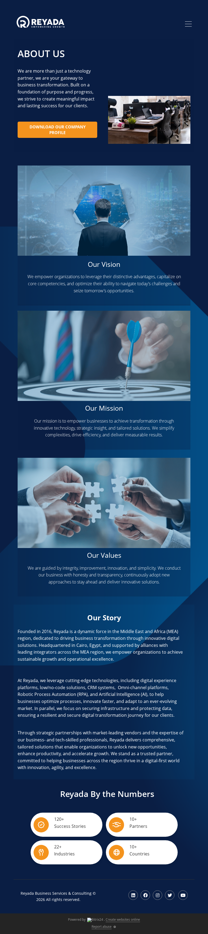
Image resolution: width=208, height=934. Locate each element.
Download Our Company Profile (58, 129)
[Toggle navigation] (188, 24)
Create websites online (123, 919)
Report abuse (102, 926)
